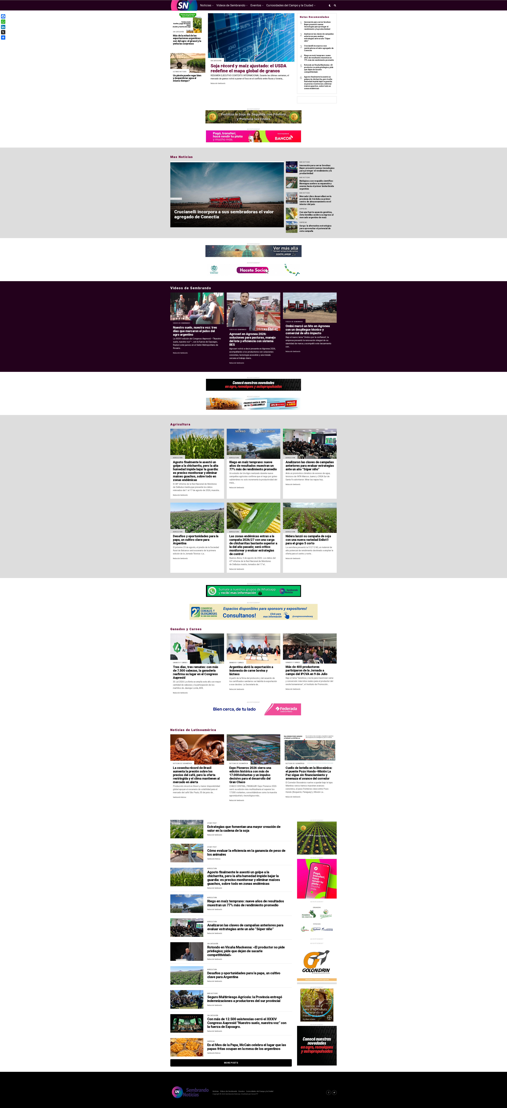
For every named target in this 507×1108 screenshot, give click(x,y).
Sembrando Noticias (180, 222)
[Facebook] (3, 16)
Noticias (205, 5)
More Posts (231, 1063)
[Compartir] (3, 37)
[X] (3, 32)
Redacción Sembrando (218, 83)
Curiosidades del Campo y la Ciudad (289, 5)
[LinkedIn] (3, 27)
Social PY (254, 1094)
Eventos (255, 5)
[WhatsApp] (3, 21)
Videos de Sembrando (230, 5)
